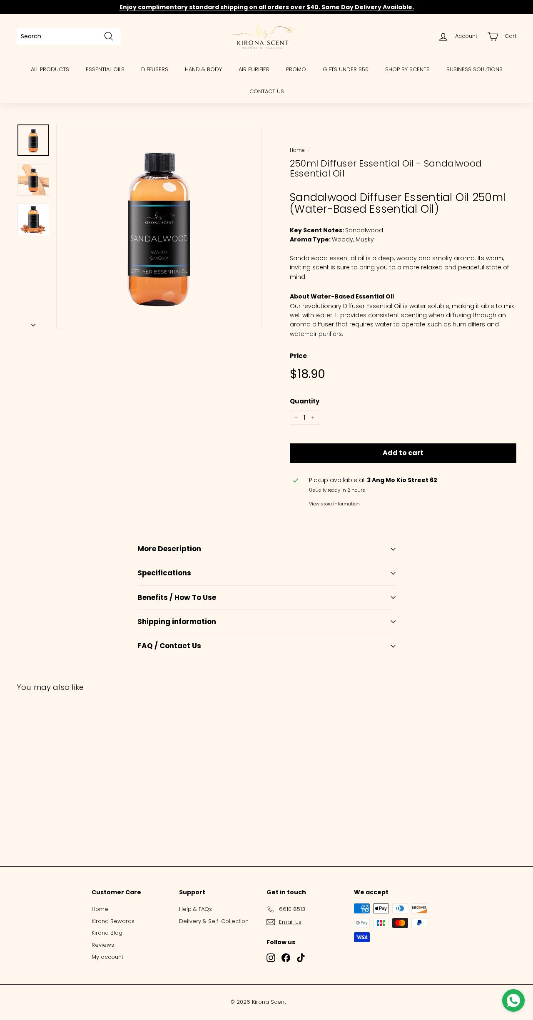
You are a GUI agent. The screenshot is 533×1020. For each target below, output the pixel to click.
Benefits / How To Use (176, 597)
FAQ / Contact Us (169, 646)
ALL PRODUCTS (50, 69)
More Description (169, 549)
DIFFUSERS (154, 69)
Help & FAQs (195, 909)
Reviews (103, 945)
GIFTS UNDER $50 (346, 69)
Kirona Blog (107, 933)
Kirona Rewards (113, 921)
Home (297, 150)
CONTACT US (266, 91)
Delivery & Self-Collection (214, 921)
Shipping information (176, 622)
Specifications (164, 573)
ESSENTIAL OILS (105, 69)
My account (107, 957)
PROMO (296, 69)
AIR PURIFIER (254, 69)
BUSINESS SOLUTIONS (474, 69)
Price (298, 355)
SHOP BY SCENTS (407, 69)
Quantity (304, 401)
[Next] (33, 322)
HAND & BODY (203, 69)
